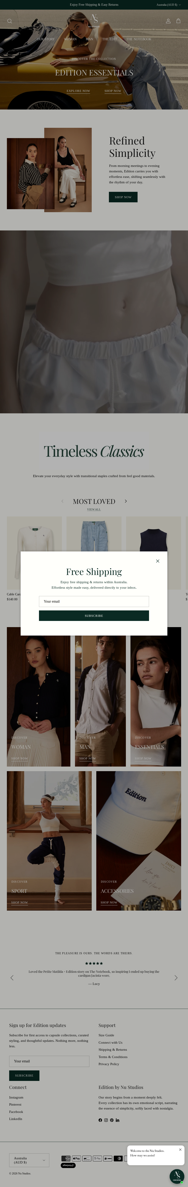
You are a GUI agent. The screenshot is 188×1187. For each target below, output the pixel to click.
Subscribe (94, 616)
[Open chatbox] (177, 1176)
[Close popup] (180, 1149)
